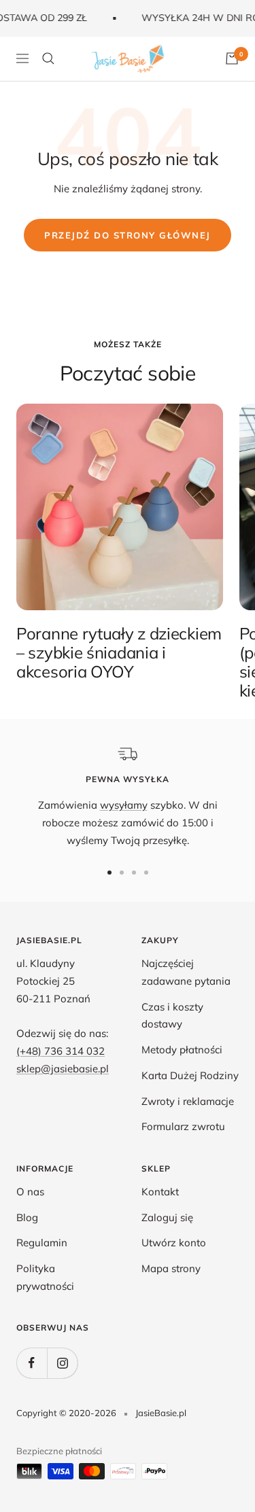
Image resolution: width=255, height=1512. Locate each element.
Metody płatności (181, 1049)
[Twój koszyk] (232, 58)
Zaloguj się (167, 1217)
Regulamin (41, 1242)
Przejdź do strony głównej (127, 235)
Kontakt (160, 1191)
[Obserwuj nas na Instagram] (62, 1363)
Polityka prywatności (45, 1277)
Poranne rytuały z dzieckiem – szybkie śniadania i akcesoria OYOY (119, 652)
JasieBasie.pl (160, 1412)
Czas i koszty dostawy (172, 1015)
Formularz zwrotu (183, 1126)
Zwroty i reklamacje (187, 1101)
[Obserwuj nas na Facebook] (31, 1363)
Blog (27, 1217)
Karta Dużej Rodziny (190, 1075)
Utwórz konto (173, 1242)
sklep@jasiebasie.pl (62, 1068)
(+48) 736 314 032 (60, 1050)
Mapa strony (171, 1268)
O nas (30, 1191)
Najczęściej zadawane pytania (186, 972)
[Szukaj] (48, 58)
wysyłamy (124, 804)
